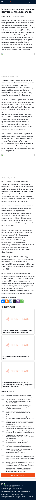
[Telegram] (10, 301)
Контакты (31, 497)
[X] (14, 301)
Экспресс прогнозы (17, 494)
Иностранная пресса (7, 497)
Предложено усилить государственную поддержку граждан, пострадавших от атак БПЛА (18, 412)
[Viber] (18, 301)
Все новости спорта (18, 475)
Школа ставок (17, 489)
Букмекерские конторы (8, 491)
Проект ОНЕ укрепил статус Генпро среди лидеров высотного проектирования (18, 441)
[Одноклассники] (7, 301)
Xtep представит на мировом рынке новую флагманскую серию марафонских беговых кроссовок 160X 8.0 (18, 401)
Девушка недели (21, 497)
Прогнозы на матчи (24, 491)
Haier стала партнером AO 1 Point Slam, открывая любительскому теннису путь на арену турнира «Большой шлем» (20, 422)
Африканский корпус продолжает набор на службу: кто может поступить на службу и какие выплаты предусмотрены (20, 407)
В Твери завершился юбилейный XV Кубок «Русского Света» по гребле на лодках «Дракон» (20, 427)
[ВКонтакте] (3, 301)
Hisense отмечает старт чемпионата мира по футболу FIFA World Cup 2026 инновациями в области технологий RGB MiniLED (19, 450)
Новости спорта (6, 16)
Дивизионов (5, 494)
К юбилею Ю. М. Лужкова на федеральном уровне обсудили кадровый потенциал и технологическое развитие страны (18, 469)
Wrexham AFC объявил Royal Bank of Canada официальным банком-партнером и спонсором (20, 396)
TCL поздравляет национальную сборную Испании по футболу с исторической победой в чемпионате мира (20, 436)
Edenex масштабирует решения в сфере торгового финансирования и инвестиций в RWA (20, 417)
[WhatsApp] (22, 301)
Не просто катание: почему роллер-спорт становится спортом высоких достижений (18, 445)
